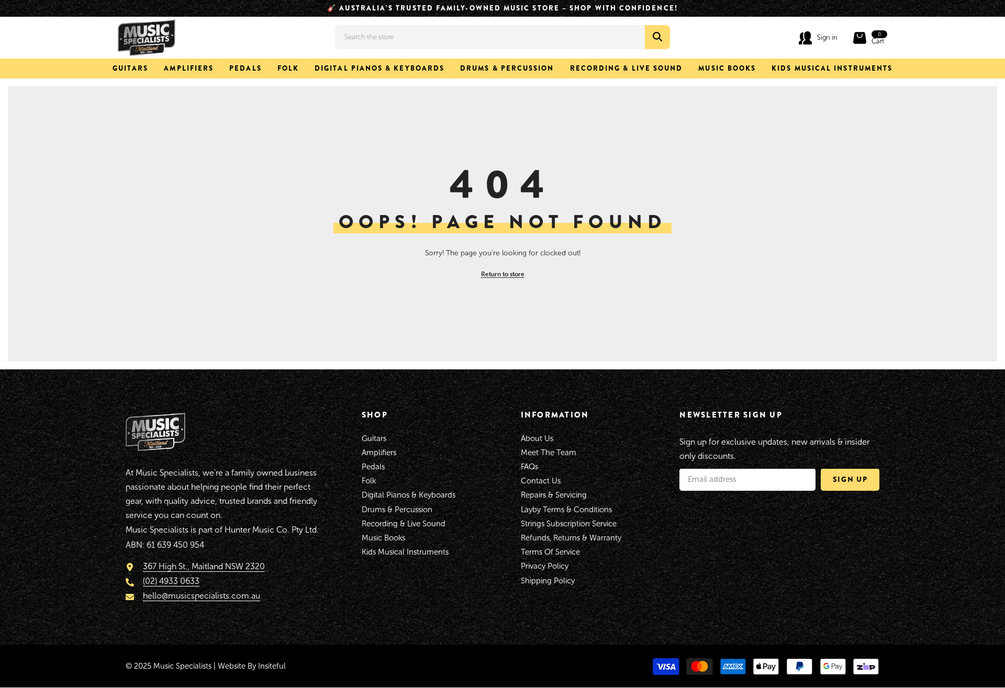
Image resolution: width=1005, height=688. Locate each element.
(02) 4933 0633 (171, 581)
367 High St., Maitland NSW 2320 (204, 566)
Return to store (502, 274)
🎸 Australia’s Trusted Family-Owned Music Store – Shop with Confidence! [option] (502, 8)
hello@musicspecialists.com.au (201, 596)
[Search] (502, 37)
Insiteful (272, 666)
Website (231, 666)
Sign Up (850, 479)
